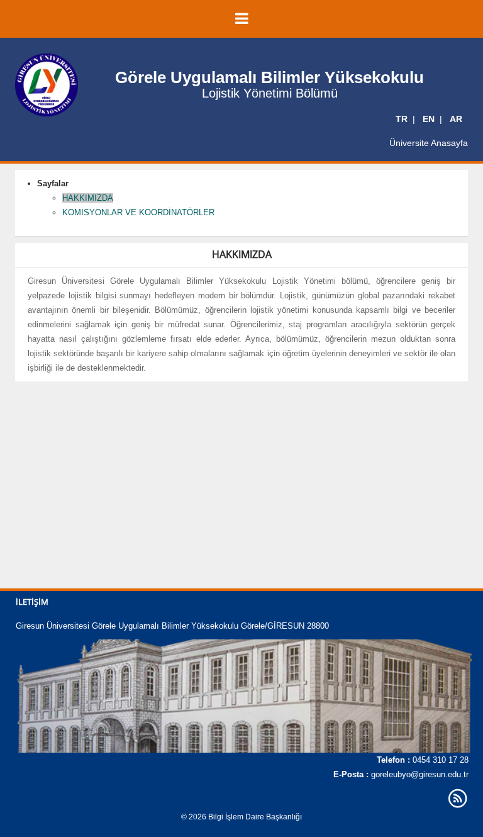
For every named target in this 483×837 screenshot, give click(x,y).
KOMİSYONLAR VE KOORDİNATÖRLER (138, 212)
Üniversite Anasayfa (428, 143)
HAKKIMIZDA (87, 198)
